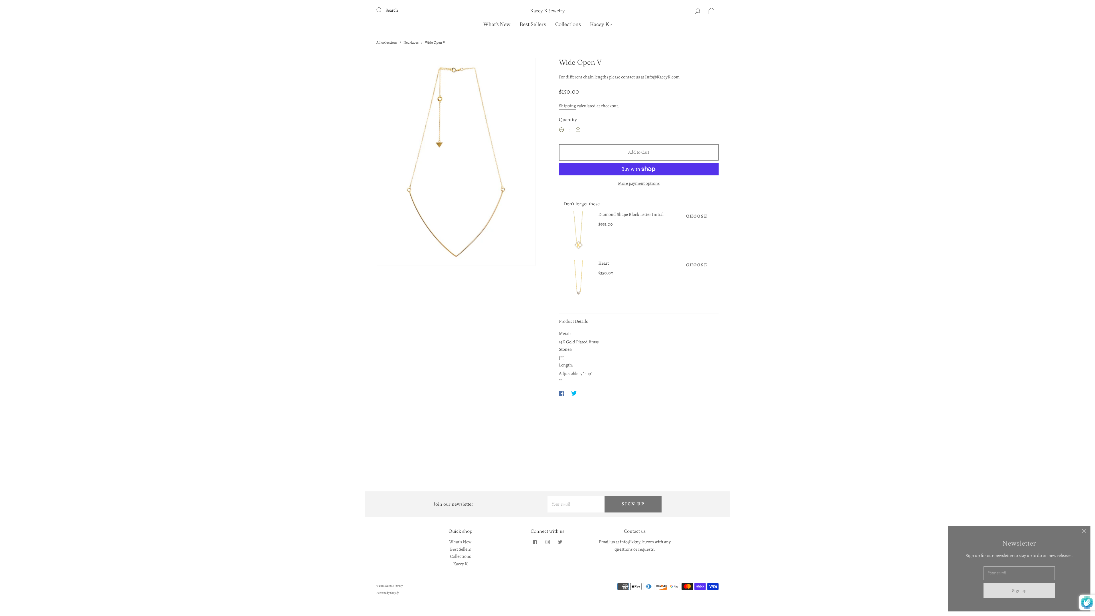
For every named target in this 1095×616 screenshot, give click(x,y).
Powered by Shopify (387, 593)
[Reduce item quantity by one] (561, 131)
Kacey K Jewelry (547, 10)
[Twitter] (574, 393)
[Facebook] (561, 393)
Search (392, 10)
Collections (568, 24)
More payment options (639, 183)
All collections (386, 42)
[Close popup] (1084, 532)
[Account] (698, 10)
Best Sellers (533, 24)
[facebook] (535, 542)
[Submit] (382, 9)
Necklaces (411, 42)
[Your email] (576, 504)
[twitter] (560, 542)
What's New (496, 24)
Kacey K (599, 24)
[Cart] (712, 10)
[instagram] (547, 542)
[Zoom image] (456, 163)
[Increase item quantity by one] (578, 131)
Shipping (567, 106)
